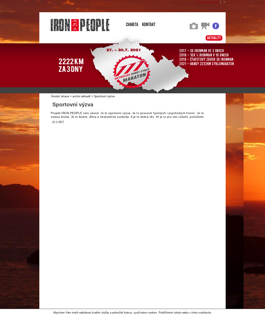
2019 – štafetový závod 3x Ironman (206, 59)
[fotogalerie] (194, 28)
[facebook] (215, 28)
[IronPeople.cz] (80, 25)
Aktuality (214, 37)
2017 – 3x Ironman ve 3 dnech (201, 50)
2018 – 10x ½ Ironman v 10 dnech (204, 55)
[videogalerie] (205, 28)
